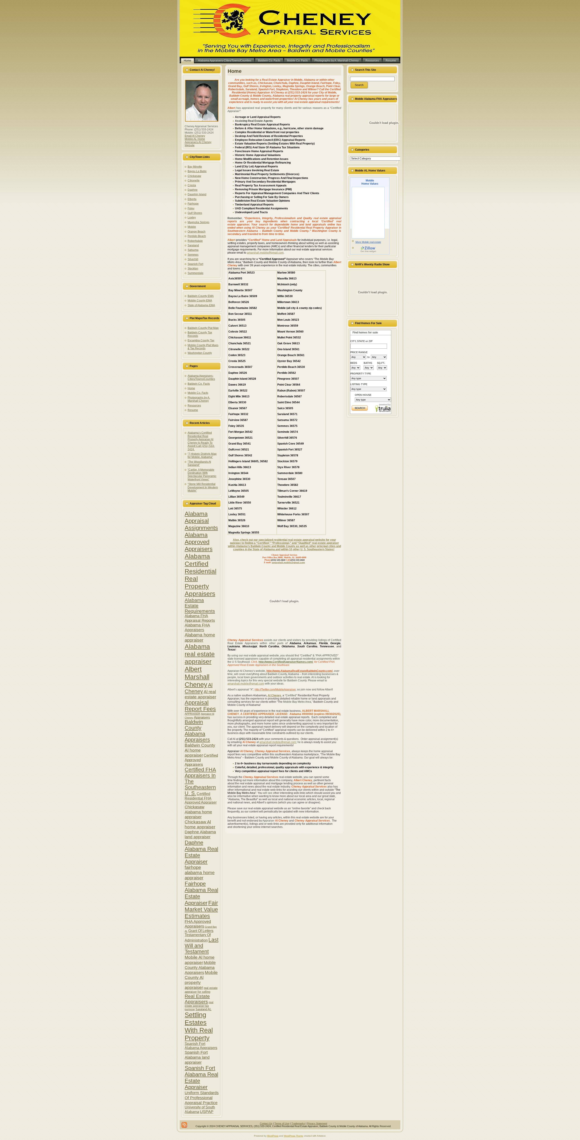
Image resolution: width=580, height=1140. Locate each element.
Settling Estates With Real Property (199, 1026)
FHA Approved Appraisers (198, 924)
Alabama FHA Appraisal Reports (200, 618)
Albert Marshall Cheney (197, 676)
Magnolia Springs (198, 222)
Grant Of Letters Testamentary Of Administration (199, 935)
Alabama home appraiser (200, 637)
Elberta (192, 199)
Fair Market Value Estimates (201, 909)
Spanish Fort (195, 264)
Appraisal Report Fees (200, 706)
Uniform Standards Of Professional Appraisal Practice (202, 1097)
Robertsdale (195, 240)
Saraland (193, 245)
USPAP (206, 1111)
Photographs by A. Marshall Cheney (199, 399)
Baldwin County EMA (201, 296)
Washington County (200, 353)
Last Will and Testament (201, 945)
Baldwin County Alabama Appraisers (197, 731)
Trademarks (298, 1123)
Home (191, 388)
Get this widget (368, 251)
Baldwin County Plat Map (203, 328)
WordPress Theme (293, 1136)
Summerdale (195, 273)
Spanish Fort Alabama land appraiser (197, 1057)
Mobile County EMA (200, 300)
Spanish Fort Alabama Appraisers (201, 1046)
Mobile (192, 226)
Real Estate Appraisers (197, 998)
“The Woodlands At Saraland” (199, 463)
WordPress (272, 1136)
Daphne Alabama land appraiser (200, 834)
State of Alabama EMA (201, 305)
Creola (192, 185)
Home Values (369, 182)
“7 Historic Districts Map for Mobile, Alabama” (202, 455)
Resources (194, 405)
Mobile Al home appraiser (200, 960)
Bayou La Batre (197, 171)
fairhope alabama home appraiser (200, 872)
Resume (193, 410)
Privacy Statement (317, 1123)
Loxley (192, 217)
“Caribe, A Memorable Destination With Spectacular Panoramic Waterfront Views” (202, 474)
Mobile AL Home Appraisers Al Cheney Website (198, 142)
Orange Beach (196, 231)
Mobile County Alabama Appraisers (200, 967)
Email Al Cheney (195, 135)
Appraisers (202, 717)
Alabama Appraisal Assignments (201, 520)
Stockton (193, 268)
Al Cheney (274, 695)
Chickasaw (194, 176)
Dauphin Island (197, 194)
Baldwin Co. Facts (199, 383)
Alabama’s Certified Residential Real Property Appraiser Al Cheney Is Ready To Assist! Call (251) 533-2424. (201, 441)
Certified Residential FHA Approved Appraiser (201, 798)
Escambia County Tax (201, 340)
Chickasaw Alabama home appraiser (198, 812)
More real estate (368, 242)
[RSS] (184, 1125)
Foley (191, 208)
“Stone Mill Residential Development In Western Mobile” (203, 487)
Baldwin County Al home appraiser (200, 750)
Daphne (193, 189)
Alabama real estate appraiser (200, 654)
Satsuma (193, 250)
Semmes (193, 254)
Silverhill (193, 259)
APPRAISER (192, 713)
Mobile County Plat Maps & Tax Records (203, 347)
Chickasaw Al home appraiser (200, 824)
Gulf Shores (195, 213)
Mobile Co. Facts (198, 392)
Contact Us (266, 1123)
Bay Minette (195, 166)
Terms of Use (281, 1123)
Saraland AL (203, 1009)
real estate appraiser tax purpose (199, 1006)
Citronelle (194, 180)
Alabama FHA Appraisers (197, 627)
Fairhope (193, 203)
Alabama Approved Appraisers (199, 541)
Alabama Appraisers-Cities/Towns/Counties (201, 377)
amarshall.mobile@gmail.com (265, 252)
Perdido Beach (197, 236)
